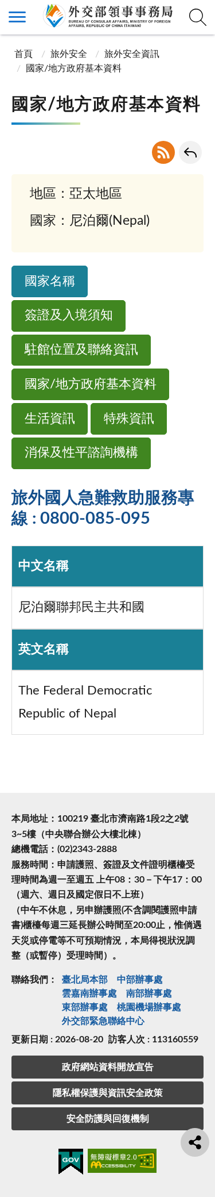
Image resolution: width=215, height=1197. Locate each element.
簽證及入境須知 (69, 315)
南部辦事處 (149, 993)
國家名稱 (50, 281)
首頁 (23, 54)
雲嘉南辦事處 (89, 993)
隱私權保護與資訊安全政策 (108, 1093)
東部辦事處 (85, 1007)
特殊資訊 (129, 419)
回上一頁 (190, 152)
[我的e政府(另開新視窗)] (70, 1164)
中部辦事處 (140, 979)
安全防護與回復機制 (108, 1118)
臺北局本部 (85, 979)
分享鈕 (195, 1142)
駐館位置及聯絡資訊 (81, 350)
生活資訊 (50, 419)
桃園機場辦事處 (149, 1007)
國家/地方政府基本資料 (91, 384)
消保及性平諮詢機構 (81, 453)
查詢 (198, 17)
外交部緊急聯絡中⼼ (103, 1021)
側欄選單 (17, 17)
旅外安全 (68, 54)
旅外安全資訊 (131, 54)
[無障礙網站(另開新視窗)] (122, 1163)
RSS (163, 152)
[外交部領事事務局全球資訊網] (107, 15)
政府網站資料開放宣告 (108, 1067)
